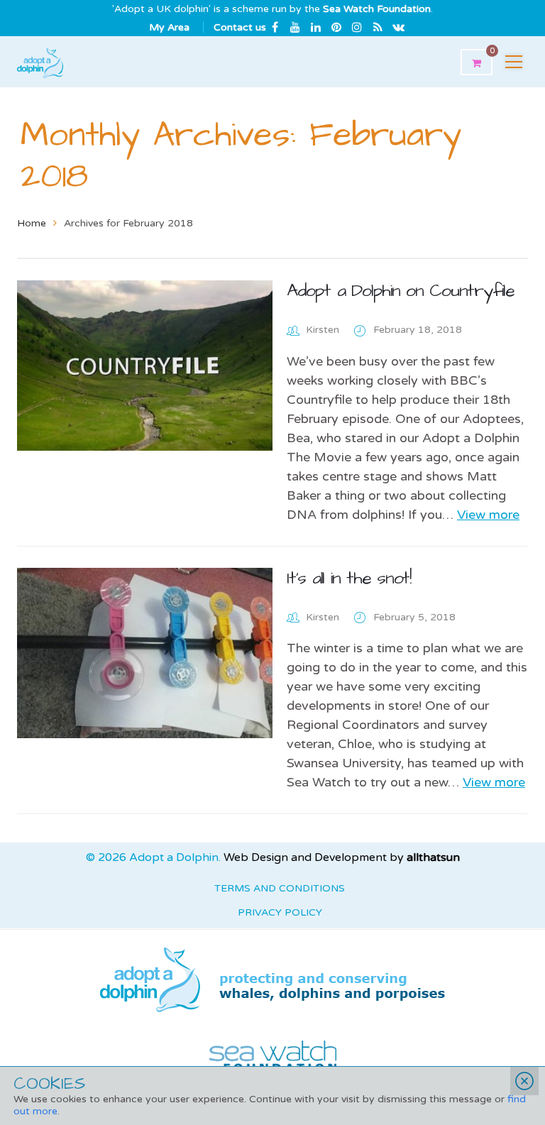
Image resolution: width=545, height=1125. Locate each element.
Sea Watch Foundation (377, 9)
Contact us (240, 27)
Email (398, 27)
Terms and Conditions (279, 888)
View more (488, 514)
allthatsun (433, 857)
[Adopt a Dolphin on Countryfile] (144, 365)
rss (377, 27)
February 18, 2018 (417, 330)
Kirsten (322, 330)
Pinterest (336, 27)
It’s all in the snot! (349, 578)
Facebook (274, 27)
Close (524, 1081)
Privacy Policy (280, 912)
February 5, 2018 (414, 617)
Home (31, 223)
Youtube (295, 27)
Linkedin (315, 27)
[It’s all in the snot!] (144, 653)
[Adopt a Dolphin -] (40, 62)
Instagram (356, 27)
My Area (169, 27)
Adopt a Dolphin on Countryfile (400, 290)
